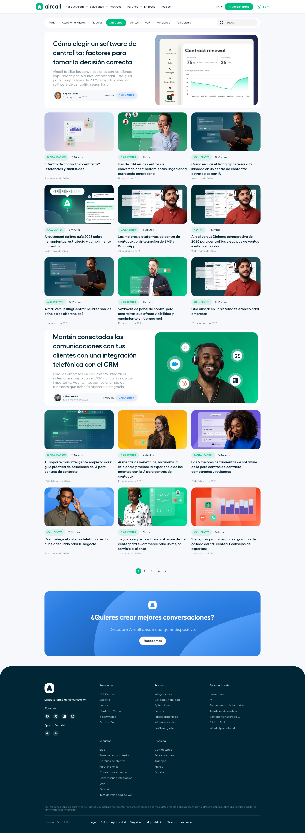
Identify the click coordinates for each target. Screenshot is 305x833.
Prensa (159, 766)
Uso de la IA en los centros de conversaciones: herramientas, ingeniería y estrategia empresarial (152, 168)
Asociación (107, 722)
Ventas (134, 22)
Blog (102, 749)
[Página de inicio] (48, 6)
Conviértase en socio (113, 772)
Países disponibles (166, 716)
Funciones (163, 22)
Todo (52, 22)
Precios (166, 6)
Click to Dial (217, 722)
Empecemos (152, 640)
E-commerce (108, 716)
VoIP (148, 22)
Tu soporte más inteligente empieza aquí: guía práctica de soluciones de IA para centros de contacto (78, 466)
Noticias (97, 22)
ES (264, 6)
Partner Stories (109, 766)
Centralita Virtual (110, 711)
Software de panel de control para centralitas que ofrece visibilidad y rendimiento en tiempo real (146, 313)
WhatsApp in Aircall (222, 728)
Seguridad (136, 822)
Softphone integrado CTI (226, 716)
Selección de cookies (179, 822)
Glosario (105, 789)
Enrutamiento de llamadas (227, 705)
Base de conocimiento (114, 755)
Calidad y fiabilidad (167, 699)
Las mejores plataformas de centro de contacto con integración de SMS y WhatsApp (149, 241)
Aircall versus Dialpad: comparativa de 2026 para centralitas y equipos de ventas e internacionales (225, 241)
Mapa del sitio (155, 822)
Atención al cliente (74, 22)
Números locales (165, 722)
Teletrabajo (183, 22)
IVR (212, 699)
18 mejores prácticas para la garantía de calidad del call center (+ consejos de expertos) (223, 543)
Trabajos (160, 761)
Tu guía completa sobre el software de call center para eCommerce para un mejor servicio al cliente (152, 543)
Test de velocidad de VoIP (116, 795)
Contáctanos (163, 749)
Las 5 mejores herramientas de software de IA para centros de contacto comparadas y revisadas (224, 466)
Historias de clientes (112, 761)
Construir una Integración (116, 778)
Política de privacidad (113, 822)
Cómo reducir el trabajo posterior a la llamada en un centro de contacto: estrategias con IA (221, 168)
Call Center (116, 22)
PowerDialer (217, 694)
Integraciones (163, 694)
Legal (93, 822)
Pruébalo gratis (239, 6)
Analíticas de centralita (225, 711)
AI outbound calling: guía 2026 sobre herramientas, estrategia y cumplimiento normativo (77, 241)
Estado (159, 772)
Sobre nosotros (164, 755)
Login (219, 7)
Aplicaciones (163, 705)
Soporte (105, 699)
